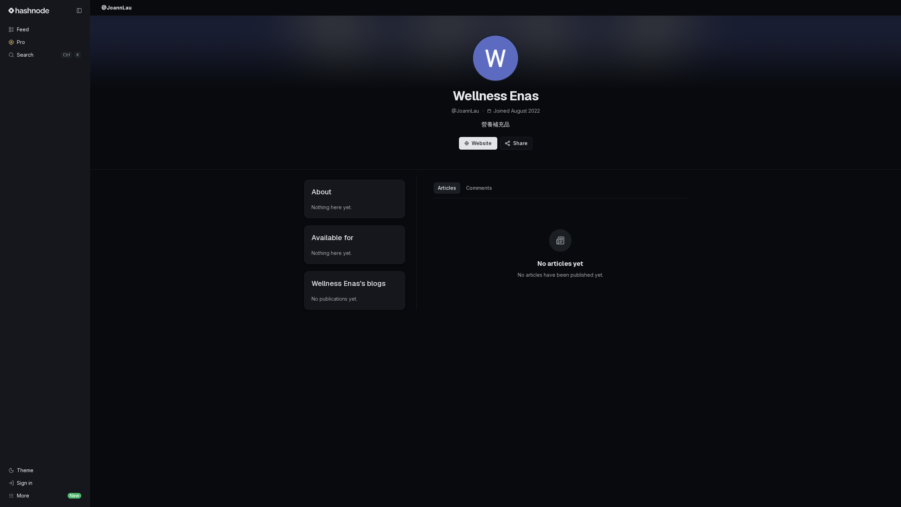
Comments (479, 188)
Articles (447, 188)
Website (482, 143)
